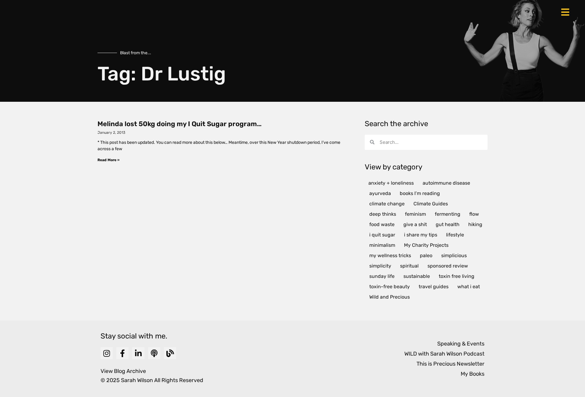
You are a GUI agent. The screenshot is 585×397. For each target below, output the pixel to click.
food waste (382, 224)
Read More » (108, 160)
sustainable (416, 276)
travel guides (433, 286)
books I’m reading (420, 193)
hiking (475, 224)
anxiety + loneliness (391, 183)
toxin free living (456, 276)
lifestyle (455, 235)
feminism (415, 214)
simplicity (380, 266)
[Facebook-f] (122, 353)
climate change (387, 204)
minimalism (382, 245)
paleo (426, 255)
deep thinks (382, 214)
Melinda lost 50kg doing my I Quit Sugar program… (180, 124)
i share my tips (420, 235)
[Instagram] (107, 353)
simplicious (454, 255)
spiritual (409, 266)
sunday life (382, 276)
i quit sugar (382, 235)
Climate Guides (430, 204)
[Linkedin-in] (138, 353)
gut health (447, 224)
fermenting (447, 214)
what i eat (468, 286)
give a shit (415, 224)
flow (474, 214)
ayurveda (380, 193)
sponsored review (447, 266)
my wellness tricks (390, 255)
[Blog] (170, 353)
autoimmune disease (446, 183)
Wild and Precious (389, 297)
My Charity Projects (426, 245)
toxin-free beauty (389, 286)
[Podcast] (154, 353)
